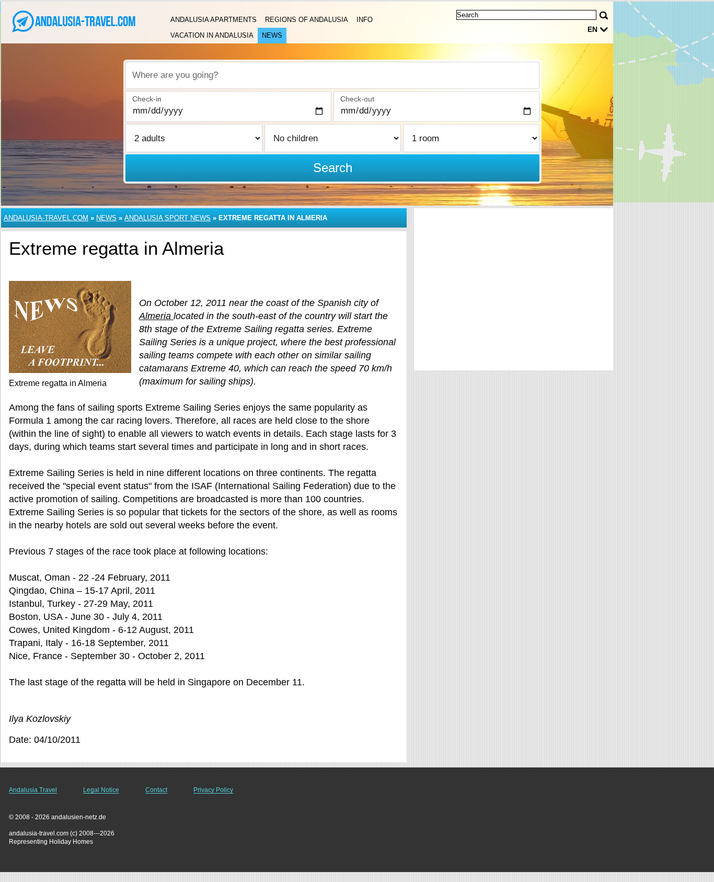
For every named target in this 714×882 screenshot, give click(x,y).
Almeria (156, 316)
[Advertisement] (513, 289)
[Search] (604, 15)
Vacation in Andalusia (212, 35)
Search (332, 168)
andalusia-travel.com (46, 218)
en (592, 29)
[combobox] (332, 75)
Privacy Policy (213, 790)
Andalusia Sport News (167, 218)
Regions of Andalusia (306, 20)
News (272, 35)
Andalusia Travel (33, 790)
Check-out (357, 99)
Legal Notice (101, 790)
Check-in (147, 99)
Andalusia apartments (213, 20)
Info (364, 20)
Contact (156, 790)
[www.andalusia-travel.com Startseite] (73, 21)
